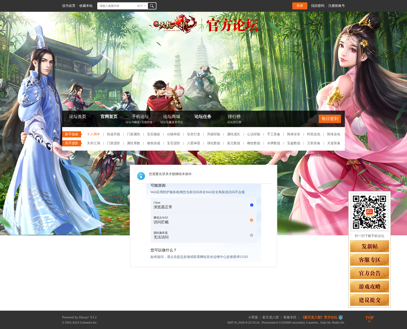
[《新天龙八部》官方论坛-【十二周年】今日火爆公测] (203, 32)
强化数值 (213, 143)
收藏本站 (86, 6)
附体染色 (333, 134)
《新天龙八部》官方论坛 (319, 317)
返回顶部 (369, 316)
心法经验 (253, 134)
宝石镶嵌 (153, 134)
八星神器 (193, 143)
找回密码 (317, 6)
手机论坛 (140, 119)
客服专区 (290, 317)
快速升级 (113, 134)
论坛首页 (77, 116)
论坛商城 (171, 119)
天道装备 (333, 143)
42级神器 (173, 134)
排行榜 (234, 119)
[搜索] (152, 6)
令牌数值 (273, 143)
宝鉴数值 (293, 143)
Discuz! (84, 317)
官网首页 (109, 116)
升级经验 (213, 134)
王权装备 (313, 143)
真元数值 (233, 143)
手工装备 (273, 134)
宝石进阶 (173, 143)
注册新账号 (336, 6)
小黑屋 (253, 317)
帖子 (140, 6)
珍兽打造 (193, 134)
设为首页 (68, 6)
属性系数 (133, 143)
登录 (300, 6)
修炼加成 (153, 143)
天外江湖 (93, 143)
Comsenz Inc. (88, 322)
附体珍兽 (293, 134)
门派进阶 (113, 143)
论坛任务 (203, 116)
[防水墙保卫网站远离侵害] (340, 317)
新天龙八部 (270, 317)
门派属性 (133, 134)
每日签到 (330, 118)
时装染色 (313, 134)
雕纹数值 (253, 143)
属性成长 (233, 134)
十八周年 (93, 134)
